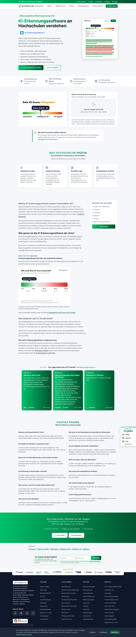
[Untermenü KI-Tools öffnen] (75, 6)
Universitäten (44, 619)
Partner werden (109, 612)
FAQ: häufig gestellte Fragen (113, 586)
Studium (31, 590)
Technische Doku (67, 619)
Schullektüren (87, 616)
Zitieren (49, 6)
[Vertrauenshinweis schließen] (134, 428)
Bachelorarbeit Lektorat (69, 593)
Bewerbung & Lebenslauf (69, 606)
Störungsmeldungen (111, 619)
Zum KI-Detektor (52, 67)
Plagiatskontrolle (65, 549)
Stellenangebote (109, 616)
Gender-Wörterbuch (89, 596)
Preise (107, 1)
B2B (91, 1)
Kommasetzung (87, 590)
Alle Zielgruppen (66, 586)
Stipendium (43, 603)
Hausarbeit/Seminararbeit (69, 599)
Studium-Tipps (44, 586)
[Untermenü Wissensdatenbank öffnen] (90, 6)
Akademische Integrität (112, 609)
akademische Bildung (19, 590)
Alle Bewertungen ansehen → (86, 367)
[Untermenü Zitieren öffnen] (53, 6)
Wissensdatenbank (83, 6)
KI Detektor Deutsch (42, 350)
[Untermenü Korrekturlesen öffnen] (44, 6)
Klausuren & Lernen (46, 612)
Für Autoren (82, 1)
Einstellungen (103, 632)
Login (116, 1)
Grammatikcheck (88, 593)
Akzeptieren (114, 632)
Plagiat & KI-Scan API (111, 622)
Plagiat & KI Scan (60, 6)
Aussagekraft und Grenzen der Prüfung (61, 312)
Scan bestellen (76, 535)
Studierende (17, 588)
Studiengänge (44, 616)
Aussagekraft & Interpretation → (48, 139)
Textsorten (86, 609)
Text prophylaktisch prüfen (32, 67)
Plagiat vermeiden (43, 549)
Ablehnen (93, 632)
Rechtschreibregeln (89, 586)
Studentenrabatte (45, 599)
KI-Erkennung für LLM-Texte (45, 353)
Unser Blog (108, 593)
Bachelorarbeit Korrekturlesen (70, 590)
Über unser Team (110, 606)
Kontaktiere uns (109, 590)
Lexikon (86, 582)
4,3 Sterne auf (34, 1)
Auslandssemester (45, 609)
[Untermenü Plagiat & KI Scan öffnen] (66, 6)
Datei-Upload (112, 6)
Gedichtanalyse (87, 612)
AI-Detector (32, 549)
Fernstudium (43, 606)
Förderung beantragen (111, 596)
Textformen (66, 582)
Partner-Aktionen (98, 6)
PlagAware (86, 549)
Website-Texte (66, 609)
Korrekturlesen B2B (110, 603)
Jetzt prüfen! (104, 226)
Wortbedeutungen (88, 599)
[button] (100, 39)
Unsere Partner (68, 569)
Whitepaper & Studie (68, 616)
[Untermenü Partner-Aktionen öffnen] (104, 6)
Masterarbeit (65, 596)
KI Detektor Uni (77, 549)
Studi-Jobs (43, 590)
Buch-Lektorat (66, 603)
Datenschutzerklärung (94, 561)
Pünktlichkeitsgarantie (111, 599)
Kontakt (99, 1)
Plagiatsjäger (54, 549)
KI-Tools (71, 6)
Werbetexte (65, 612)
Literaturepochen (88, 619)
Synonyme (86, 603)
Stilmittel (85, 606)
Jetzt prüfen (60, 535)
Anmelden (96, 558)
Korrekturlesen (39, 6)
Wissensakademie (45, 593)
